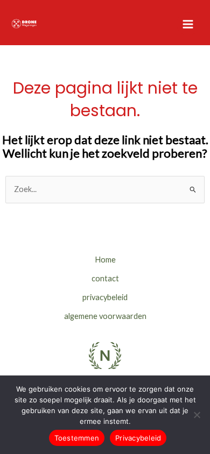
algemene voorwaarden (105, 316)
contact (105, 278)
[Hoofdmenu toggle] (188, 23)
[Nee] (196, 414)
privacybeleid (105, 297)
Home (105, 259)
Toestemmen (77, 438)
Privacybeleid (138, 438)
